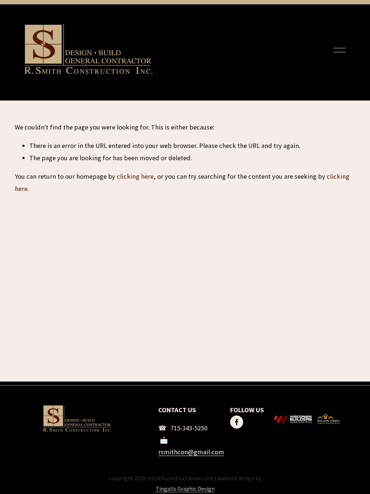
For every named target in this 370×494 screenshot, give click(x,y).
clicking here (135, 176)
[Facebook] (236, 422)
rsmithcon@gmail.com (191, 452)
